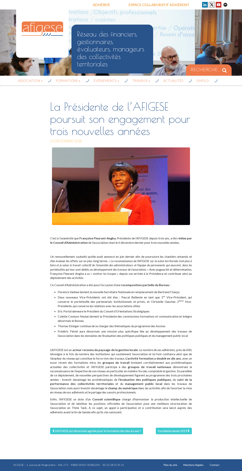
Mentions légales (193, 464)
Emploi (202, 81)
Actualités (173, 81)
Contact (215, 464)
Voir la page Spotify (225, 5)
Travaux (140, 81)
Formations (67, 81)
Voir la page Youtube (218, 5)
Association (29, 81)
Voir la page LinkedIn (205, 5)
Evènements (105, 81)
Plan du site (170, 464)
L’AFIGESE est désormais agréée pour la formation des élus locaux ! (97, 431)
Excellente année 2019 (173, 431)
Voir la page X (212, 5)
